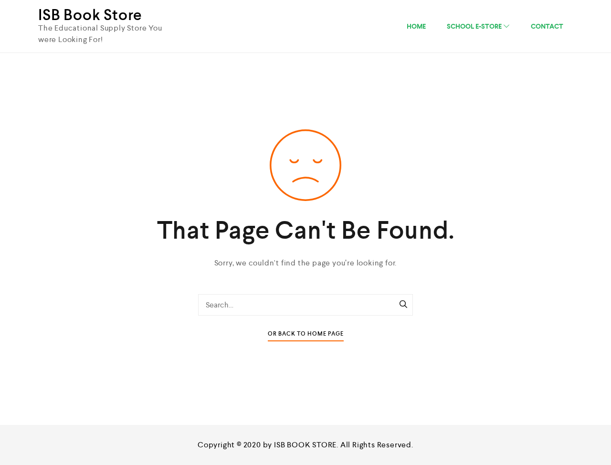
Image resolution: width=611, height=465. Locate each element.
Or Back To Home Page (306, 334)
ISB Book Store (90, 15)
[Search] (403, 305)
